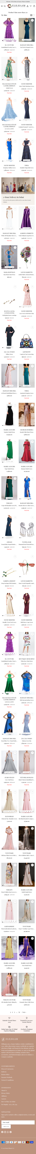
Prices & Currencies (7, 1069)
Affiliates (4, 1096)
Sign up (6, 1126)
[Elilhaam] (16, 6)
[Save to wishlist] (15, 20)
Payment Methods (6, 1077)
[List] (34, 15)
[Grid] (31, 15)
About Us (4, 1090)
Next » (24, 1012)
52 (19, 1012)
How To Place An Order (8, 1101)
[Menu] (2, 6)
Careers (3, 1099)
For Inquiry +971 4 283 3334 (9, 1104)
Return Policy (5, 1074)
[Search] (5, 6)
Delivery (3, 1072)
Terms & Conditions (7, 1080)
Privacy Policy (5, 1093)
